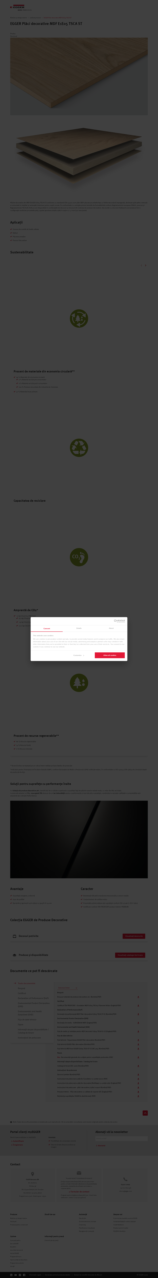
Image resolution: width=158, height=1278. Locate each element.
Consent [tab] (47, 628)
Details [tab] (79, 628)
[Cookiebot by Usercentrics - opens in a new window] (115, 621)
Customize (77, 655)
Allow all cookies (109, 655)
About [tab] (111, 628)
